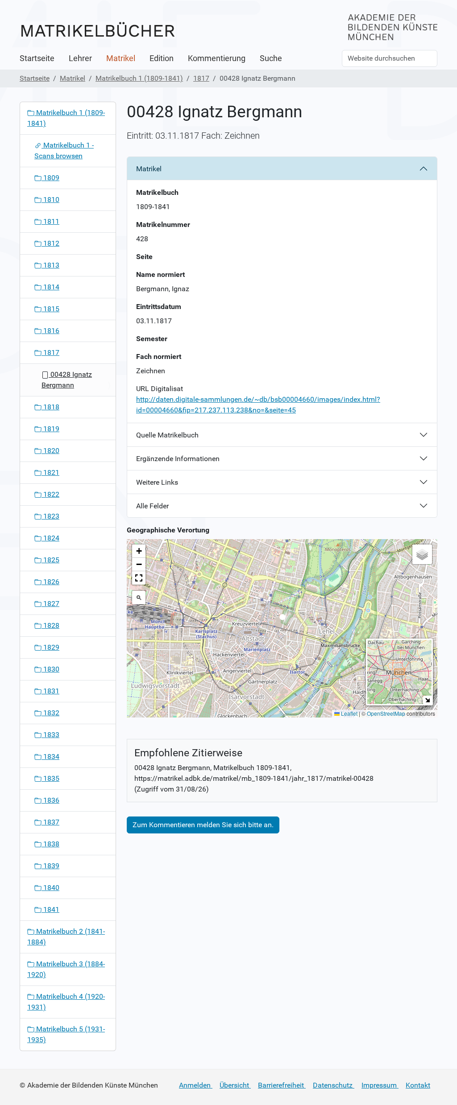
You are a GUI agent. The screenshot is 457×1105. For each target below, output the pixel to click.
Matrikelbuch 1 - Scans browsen (64, 150)
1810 (50, 199)
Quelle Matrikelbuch (167, 435)
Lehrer (80, 58)
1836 (50, 800)
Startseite (37, 58)
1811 (50, 221)
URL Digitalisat (159, 388)
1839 (50, 866)
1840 (50, 887)
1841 (50, 909)
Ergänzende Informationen (178, 458)
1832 (50, 713)
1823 (50, 516)
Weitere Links (157, 482)
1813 (50, 265)
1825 (50, 560)
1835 (50, 778)
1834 (50, 756)
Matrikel (120, 58)
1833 (50, 734)
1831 (50, 691)
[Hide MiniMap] (427, 700)
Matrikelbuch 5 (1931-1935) (66, 1034)
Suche (271, 58)
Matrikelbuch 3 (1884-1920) (66, 969)
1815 (50, 309)
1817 (201, 78)
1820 (50, 450)
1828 (50, 625)
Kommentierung (216, 58)
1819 (50, 429)
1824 (50, 538)
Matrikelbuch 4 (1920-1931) (66, 1001)
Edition (162, 58)
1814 (50, 287)
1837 (50, 822)
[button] (282, 620)
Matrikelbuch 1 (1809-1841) (139, 78)
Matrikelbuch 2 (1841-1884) (66, 936)
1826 (50, 581)
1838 (50, 844)
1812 (50, 243)
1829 (50, 647)
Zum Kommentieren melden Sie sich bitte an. (203, 825)
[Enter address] (138, 597)
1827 (50, 603)
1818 (50, 407)
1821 (50, 472)
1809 (50, 177)
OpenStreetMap (386, 713)
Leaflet (348, 713)
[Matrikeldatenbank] (98, 30)
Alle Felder (152, 506)
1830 (50, 669)
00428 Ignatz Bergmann (67, 379)
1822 (50, 494)
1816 (50, 330)
